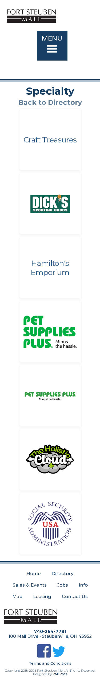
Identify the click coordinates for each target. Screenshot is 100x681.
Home (33, 573)
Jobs (62, 585)
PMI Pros (60, 674)
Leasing (42, 596)
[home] (52, 15)
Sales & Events (30, 585)
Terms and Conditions (50, 663)
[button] (52, 46)
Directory (62, 573)
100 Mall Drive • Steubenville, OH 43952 (50, 636)
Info (83, 585)
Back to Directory (50, 102)
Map (17, 596)
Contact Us (75, 596)
